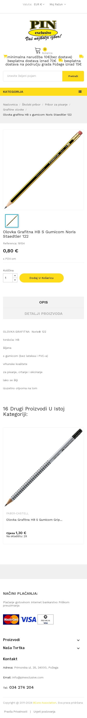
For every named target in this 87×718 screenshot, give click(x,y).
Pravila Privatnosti (15, 711)
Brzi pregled (78, 437)
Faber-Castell (17, 513)
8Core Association (44, 702)
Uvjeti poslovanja (44, 711)
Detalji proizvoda (43, 313)
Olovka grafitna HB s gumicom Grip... (34, 520)
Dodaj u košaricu (42, 277)
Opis (43, 302)
